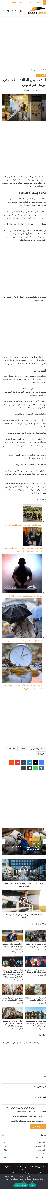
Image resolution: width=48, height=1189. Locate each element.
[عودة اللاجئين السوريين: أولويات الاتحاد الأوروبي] (32, 513)
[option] (24, 841)
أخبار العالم (41, 1142)
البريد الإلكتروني (40, 1087)
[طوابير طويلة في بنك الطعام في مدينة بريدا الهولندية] (35, 936)
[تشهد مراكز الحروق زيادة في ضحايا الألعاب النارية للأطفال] (35, 961)
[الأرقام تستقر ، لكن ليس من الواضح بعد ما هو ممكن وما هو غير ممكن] (12, 936)
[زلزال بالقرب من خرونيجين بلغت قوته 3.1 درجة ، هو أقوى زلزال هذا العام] (12, 1013)
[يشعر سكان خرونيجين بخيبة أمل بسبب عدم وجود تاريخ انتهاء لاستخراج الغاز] (35, 1013)
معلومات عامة (39, 1158)
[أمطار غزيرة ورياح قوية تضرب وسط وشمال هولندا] (22, 618)
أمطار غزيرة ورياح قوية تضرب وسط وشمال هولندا (25, 2)
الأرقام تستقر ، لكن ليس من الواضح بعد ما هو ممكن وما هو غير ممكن (12, 946)
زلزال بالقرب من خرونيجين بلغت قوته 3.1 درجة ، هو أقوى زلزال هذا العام (13, 1023)
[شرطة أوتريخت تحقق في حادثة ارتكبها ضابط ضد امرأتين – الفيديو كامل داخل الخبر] (32, 537)
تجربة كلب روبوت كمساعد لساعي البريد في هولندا (25, 847)
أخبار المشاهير (39, 1146)
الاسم (43, 1076)
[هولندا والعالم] (36, 10)
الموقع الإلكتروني (40, 1097)
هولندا (40, 754)
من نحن (30, 1173)
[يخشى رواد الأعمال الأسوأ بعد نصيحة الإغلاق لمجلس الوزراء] (12, 989)
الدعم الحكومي (37, 748)
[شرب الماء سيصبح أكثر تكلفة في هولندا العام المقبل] (35, 989)
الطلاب (11, 748)
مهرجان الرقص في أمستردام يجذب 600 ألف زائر (23, 596)
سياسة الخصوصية (13, 1173)
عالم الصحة (41, 1154)
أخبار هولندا (33, 70)
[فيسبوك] (41, 762)
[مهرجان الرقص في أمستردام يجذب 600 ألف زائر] (22, 574)
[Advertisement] (24, 42)
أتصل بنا (23, 1173)
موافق (32, 1185)
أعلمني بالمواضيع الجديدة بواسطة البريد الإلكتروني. (27, 1121)
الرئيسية (42, 70)
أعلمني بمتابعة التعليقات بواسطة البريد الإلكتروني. (27, 1116)
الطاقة (22, 748)
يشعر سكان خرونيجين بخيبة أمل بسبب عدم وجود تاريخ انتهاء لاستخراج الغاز (36, 1023)
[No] (45, 1181)
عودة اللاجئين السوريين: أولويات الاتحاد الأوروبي (23, 525)
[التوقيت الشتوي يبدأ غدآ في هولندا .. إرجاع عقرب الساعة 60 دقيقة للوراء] (22, 663)
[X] (35, 762)
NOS (35, 493)
